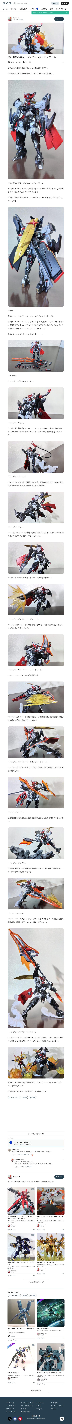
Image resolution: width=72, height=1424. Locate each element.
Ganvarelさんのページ (36, 1282)
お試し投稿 (23, 9)
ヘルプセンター (63, 9)
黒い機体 (32, 1097)
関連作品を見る (36, 1390)
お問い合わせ (10, 1409)
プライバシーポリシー (57, 1406)
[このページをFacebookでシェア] (15, 1419)
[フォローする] (59, 19)
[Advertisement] (36, 1114)
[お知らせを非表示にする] (67, 13)
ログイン (55, 3)
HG (14, 19)
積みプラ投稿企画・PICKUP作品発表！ (43, 13)
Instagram (39, 1409)
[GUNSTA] (7, 3)
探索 (51, 9)
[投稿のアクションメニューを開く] (34, 1230)
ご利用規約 (54, 1403)
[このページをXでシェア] (10, 1419)
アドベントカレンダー (27, 1403)
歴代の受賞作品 (25, 1412)
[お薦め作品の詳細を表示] (62, 62)
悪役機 (25, 1097)
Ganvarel (16, 18)
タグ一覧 (23, 1409)
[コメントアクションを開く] (63, 1150)
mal (12, 1335)
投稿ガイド (54, 1409)
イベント (34, 9)
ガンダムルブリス (14, 1097)
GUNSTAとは (10, 1403)
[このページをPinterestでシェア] (20, 1419)
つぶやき (13, 9)
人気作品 (44, 9)
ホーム (5, 9)
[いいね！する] (62, 1419)
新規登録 (65, 3)
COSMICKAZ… (44, 1333)
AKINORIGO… (44, 1379)
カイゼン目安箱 (10, 1412)
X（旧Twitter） (40, 1403)
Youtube (38, 1406)
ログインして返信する (23, 1154)
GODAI (14, 1149)
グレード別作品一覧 (27, 1406)
